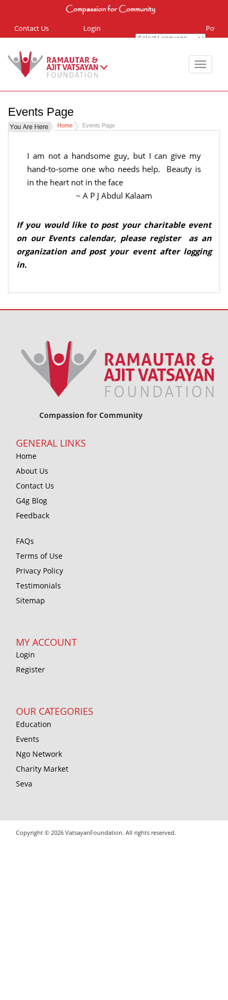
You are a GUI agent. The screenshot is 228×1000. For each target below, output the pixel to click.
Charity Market (42, 769)
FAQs (25, 541)
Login (92, 28)
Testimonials (38, 585)
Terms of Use (39, 556)
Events (27, 739)
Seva (24, 784)
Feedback (32, 515)
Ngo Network (39, 754)
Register (30, 669)
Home (65, 125)
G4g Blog (31, 500)
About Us (32, 471)
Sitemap (30, 600)
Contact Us (31, 28)
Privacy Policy (39, 571)
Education (33, 724)
